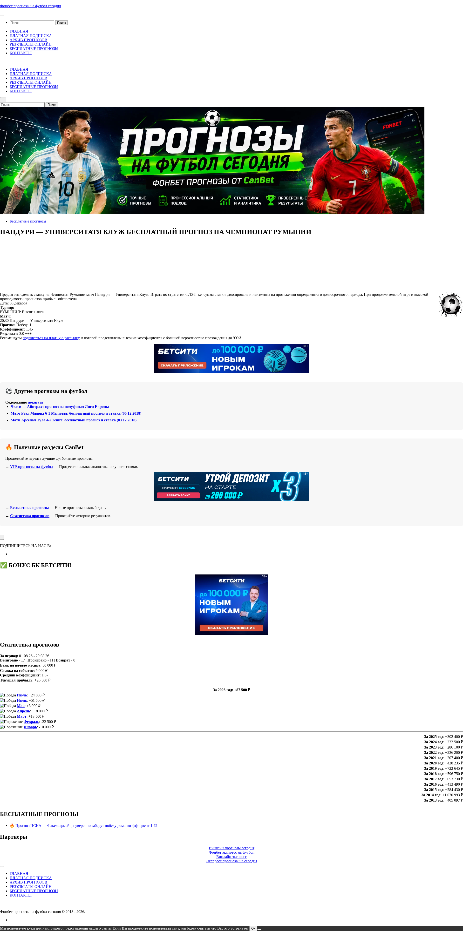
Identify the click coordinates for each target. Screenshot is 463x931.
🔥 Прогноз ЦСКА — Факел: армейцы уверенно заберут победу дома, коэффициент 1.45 (83, 825)
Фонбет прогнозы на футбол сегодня (30, 6)
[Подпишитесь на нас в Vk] (11, 554)
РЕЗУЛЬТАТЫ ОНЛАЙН (31, 44)
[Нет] (259, 929)
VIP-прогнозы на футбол (31, 467)
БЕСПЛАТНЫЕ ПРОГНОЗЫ (34, 49)
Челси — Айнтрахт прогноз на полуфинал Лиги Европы (60, 407)
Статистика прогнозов (29, 516)
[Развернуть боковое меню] (2, 537)
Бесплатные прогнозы (28, 221)
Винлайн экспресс (231, 857)
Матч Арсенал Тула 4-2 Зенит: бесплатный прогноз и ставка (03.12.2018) (73, 420)
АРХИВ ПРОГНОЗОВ (28, 40)
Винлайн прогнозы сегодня (231, 848)
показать (35, 402)
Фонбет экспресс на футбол (231, 852)
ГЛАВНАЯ (19, 31)
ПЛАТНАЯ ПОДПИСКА (31, 36)
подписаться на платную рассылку (51, 338)
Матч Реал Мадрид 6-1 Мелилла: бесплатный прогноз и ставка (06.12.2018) (76, 413)
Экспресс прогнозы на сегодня (231, 861)
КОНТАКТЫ (21, 53)
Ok (253, 928)
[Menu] (2, 15)
